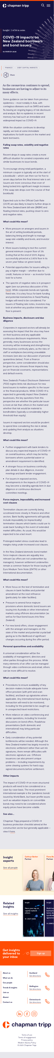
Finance (9, 68)
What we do (8, 978)
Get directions (35, 976)
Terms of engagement (27, 1037)
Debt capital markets (27, 68)
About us (6, 973)
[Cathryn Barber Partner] (33, 872)
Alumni (6, 997)
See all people (10, 867)
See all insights (10, 913)
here (8, 289)
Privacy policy (27, 1040)
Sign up (41, 953)
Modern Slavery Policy (27, 1043)
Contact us (7, 1002)
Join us (6, 992)
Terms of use (27, 1035)
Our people (7, 983)
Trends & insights (10, 987)
